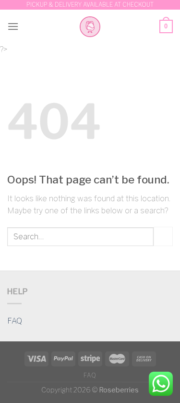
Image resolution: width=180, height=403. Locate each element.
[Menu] (13, 26)
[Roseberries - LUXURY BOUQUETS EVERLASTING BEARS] (90, 26)
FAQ (14, 320)
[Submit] (163, 236)
